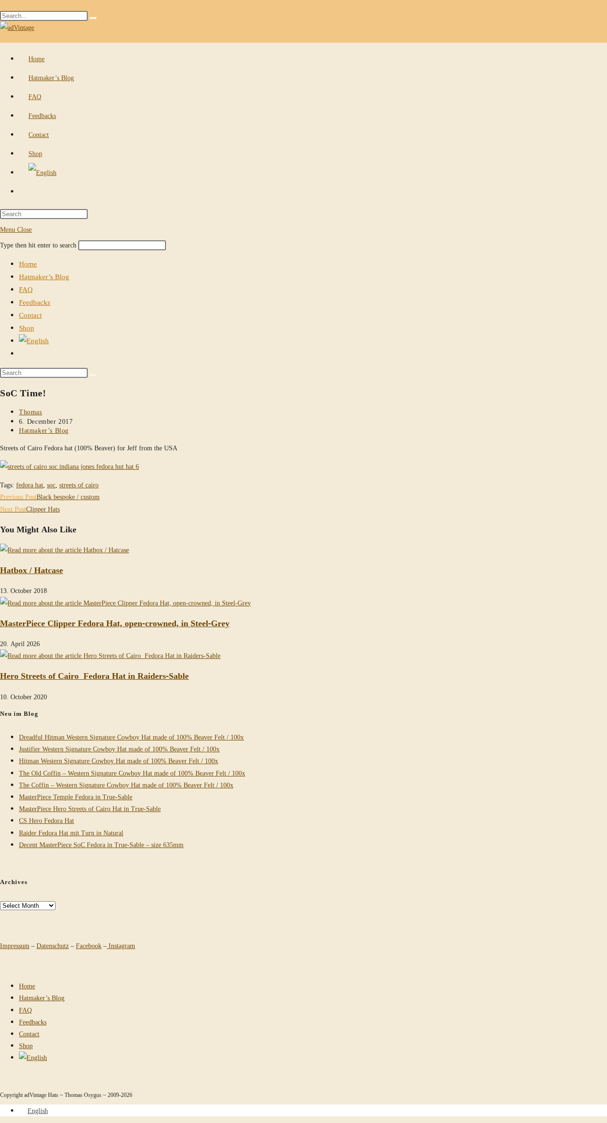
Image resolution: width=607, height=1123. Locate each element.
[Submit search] (93, 375)
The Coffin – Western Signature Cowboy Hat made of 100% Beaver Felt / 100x (126, 784)
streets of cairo (79, 484)
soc (51, 484)
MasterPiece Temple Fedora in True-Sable (75, 796)
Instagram (121, 945)
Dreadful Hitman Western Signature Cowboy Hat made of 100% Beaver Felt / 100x (131, 736)
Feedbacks (34, 302)
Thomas (30, 411)
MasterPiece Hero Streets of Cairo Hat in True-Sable (90, 808)
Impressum (14, 945)
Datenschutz (53, 945)
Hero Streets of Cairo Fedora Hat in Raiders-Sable (94, 675)
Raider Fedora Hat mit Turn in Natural (71, 832)
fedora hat (29, 484)
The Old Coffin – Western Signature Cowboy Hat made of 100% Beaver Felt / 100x (132, 772)
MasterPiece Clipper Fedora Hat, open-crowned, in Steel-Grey (115, 623)
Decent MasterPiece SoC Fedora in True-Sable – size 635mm (101, 844)
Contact (30, 315)
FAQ (26, 289)
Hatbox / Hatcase (31, 569)
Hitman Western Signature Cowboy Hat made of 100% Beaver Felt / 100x (118, 760)
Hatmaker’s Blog (44, 276)
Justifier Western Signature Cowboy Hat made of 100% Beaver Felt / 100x (119, 748)
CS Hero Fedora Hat (46, 820)
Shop (26, 327)
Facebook (88, 945)
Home (28, 263)
